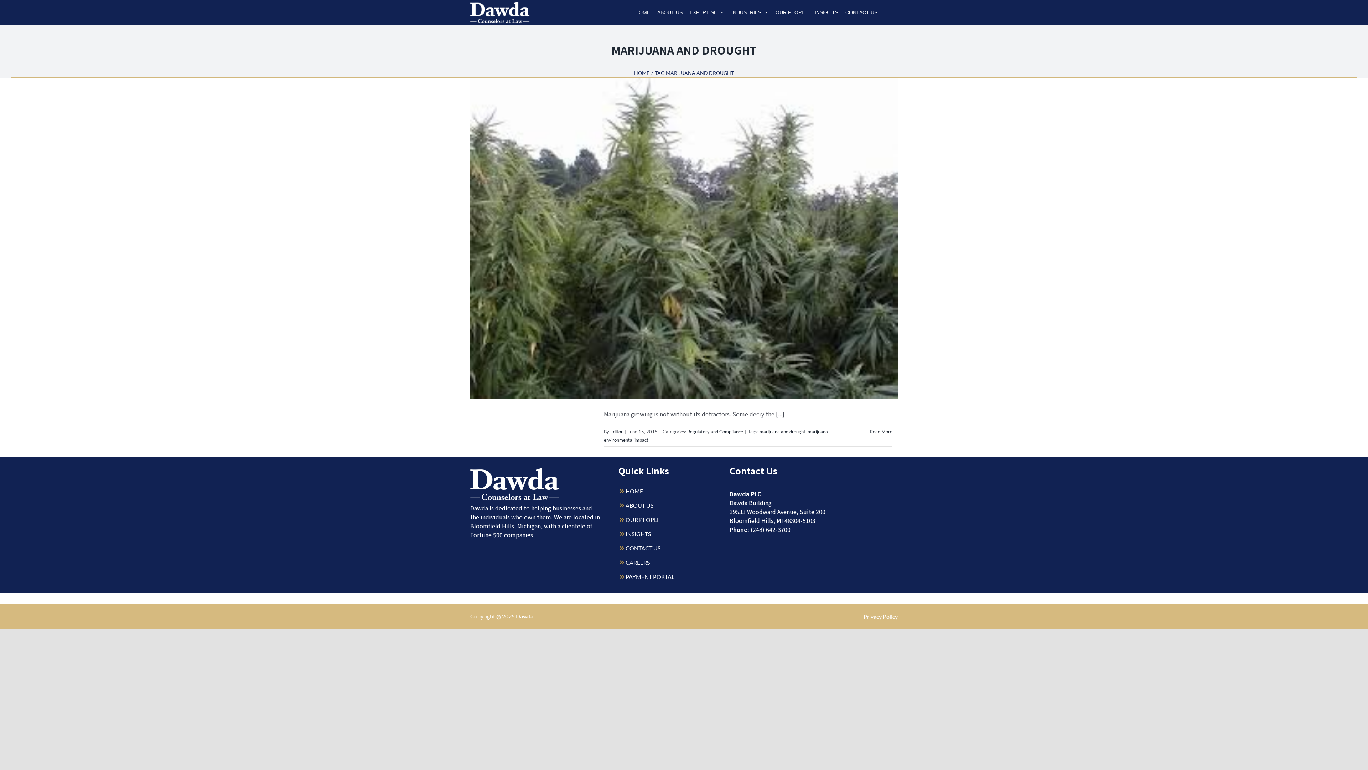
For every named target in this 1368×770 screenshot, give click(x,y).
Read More (881, 432)
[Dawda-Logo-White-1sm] (514, 470)
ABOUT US (639, 505)
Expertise (703, 12)
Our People (792, 12)
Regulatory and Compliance (715, 432)
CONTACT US (643, 548)
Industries (746, 12)
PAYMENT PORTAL (650, 576)
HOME (634, 491)
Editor (616, 432)
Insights (826, 12)
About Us (670, 12)
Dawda (524, 616)
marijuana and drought (782, 432)
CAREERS (638, 562)
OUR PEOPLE (643, 519)
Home (642, 12)
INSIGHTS (638, 533)
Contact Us (861, 12)
